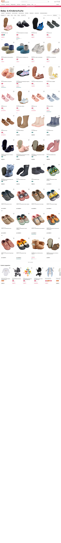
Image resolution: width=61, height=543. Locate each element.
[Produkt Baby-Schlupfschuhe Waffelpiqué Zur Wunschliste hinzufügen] (29, 43)
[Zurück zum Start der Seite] (58, 537)
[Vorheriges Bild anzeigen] (1, 24)
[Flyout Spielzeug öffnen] (30, 4)
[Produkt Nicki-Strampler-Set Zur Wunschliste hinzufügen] (54, 268)
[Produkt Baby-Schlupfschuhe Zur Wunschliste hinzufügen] (14, 67)
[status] (34, 1)
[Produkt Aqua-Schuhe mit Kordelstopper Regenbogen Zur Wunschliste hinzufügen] (29, 67)
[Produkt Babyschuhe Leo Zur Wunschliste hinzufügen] (59, 43)
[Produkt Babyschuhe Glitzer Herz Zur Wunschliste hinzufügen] (44, 43)
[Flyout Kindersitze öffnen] (9, 4)
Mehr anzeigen (30, 262)
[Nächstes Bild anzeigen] (14, 24)
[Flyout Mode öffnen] (33, 4)
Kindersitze (7, 4)
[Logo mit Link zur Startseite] (5, 2)
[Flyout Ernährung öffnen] (20, 4)
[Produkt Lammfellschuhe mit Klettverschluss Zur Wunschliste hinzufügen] (44, 238)
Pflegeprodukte (13, 4)
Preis (12, 15)
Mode (32, 4)
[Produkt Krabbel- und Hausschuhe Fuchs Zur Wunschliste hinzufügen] (44, 189)
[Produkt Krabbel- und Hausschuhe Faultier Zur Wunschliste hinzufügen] (29, 214)
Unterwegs (3, 4)
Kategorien (3, 15)
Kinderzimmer (24, 4)
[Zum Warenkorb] (59, 1)
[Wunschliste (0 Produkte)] (57, 1)
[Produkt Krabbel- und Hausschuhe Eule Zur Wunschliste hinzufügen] (44, 214)
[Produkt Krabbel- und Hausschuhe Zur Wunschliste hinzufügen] (14, 189)
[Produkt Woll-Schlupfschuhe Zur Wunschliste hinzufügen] (44, 165)
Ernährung (18, 4)
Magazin (57, 4)
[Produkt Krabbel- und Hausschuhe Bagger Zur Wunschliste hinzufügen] (59, 189)
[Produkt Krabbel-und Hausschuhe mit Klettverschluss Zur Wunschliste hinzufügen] (14, 140)
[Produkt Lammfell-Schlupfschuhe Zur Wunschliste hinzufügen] (29, 18)
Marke (8, 15)
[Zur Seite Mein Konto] (55, 1)
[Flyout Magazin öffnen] (59, 4)
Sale (35, 4)
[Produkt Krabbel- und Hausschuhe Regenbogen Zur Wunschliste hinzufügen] (14, 238)
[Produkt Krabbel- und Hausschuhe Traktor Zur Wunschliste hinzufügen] (59, 165)
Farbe (15, 15)
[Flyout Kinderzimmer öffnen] (26, 4)
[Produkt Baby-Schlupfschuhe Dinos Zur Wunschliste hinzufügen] (14, 43)
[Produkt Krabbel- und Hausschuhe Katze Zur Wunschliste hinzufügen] (29, 189)
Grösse (19, 15)
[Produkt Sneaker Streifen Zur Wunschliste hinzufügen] (14, 18)
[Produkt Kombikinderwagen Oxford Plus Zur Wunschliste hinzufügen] (43, 268)
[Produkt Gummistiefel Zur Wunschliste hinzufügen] (29, 116)
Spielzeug (28, 4)
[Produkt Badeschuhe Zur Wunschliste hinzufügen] (44, 18)
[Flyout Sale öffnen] (36, 4)
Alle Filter (22, 15)
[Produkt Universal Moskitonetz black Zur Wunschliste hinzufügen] (21, 268)
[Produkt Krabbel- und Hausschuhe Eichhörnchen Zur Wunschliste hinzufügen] (59, 214)
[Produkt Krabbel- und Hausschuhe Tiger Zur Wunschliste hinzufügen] (29, 238)
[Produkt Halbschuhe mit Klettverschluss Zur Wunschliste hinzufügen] (44, 67)
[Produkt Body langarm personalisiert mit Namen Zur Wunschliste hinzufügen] (10, 268)
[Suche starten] (48, 1)
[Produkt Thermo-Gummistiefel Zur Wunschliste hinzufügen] (59, 140)
